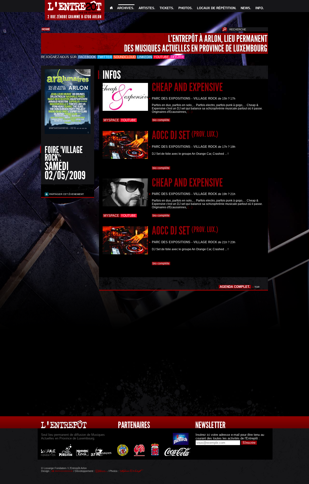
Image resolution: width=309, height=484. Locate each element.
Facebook (87, 57)
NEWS (245, 8)
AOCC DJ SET (185, 135)
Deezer (177, 57)
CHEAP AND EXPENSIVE (187, 87)
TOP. (257, 287)
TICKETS (166, 8)
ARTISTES (146, 8)
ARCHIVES (125, 8)
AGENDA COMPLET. (235, 287)
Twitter (105, 57)
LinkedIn (144, 57)
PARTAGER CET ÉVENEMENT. (66, 194)
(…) (190, 112)
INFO (259, 8)
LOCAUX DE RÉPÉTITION (216, 8)
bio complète (161, 120)
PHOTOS (185, 8)
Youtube (161, 57)
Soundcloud (124, 57)
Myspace (111, 120)
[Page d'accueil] (111, 8)
